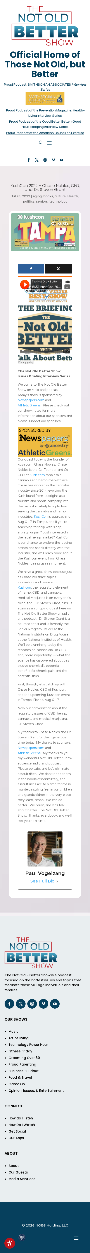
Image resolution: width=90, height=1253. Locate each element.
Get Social (17, 1131)
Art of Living (19, 1038)
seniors (42, 201)
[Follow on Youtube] (61, 160)
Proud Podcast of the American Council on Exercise (45, 133)
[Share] (31, 269)
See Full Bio (42, 881)
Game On (17, 1084)
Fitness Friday (20, 1051)
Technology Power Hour (28, 1044)
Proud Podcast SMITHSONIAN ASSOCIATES (38, 84)
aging (37, 196)
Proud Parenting (22, 1064)
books (48, 196)
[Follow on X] (36, 160)
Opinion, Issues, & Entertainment (36, 1090)
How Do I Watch (22, 1124)
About (14, 1165)
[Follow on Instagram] (45, 160)
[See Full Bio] (57, 881)
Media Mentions (22, 1179)
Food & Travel (20, 1077)
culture (60, 196)
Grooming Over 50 (24, 1057)
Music (13, 1031)
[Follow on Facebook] (28, 160)
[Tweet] (58, 269)
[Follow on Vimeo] (53, 160)
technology (58, 201)
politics (29, 201)
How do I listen (21, 1118)
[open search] (40, 142)
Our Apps (16, 1138)
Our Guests (18, 1172)
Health (72, 196)
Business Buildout (24, 1071)
